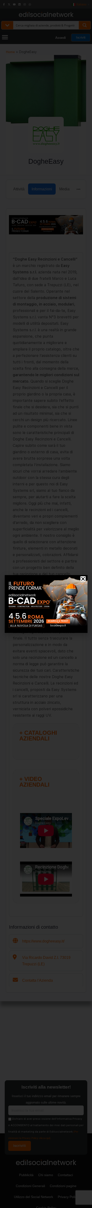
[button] (83, 579)
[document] (46, 604)
